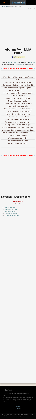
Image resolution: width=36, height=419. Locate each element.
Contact (18, 409)
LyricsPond (4, 6)
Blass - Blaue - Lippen (11, 209)
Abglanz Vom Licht (13, 62)
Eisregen (32, 62)
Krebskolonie (19, 64)
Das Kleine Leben (10, 211)
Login (18, 406)
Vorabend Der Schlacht (12, 215)
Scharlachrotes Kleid (11, 213)
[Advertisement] (18, 28)
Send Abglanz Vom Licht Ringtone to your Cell (18, 68)
